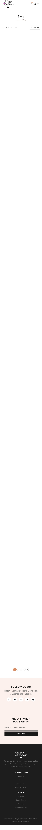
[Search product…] (35, 4)
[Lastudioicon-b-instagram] (21, 699)
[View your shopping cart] (32, 4)
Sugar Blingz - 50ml (21, 553)
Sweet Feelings (21, 236)
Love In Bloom (21, 500)
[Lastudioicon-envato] (33, 699)
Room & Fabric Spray (21, 74)
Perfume (21, 498)
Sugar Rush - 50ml (21, 659)
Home (18, 20)
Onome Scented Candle (21, 447)
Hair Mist (21, 286)
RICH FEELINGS (21, 183)
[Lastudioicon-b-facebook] (9, 699)
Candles (21, 339)
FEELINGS (21, 130)
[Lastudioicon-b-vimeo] (27, 699)
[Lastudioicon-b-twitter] (15, 699)
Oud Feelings (21, 77)
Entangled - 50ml (21, 606)
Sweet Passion (21, 394)
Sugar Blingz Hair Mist (21, 289)
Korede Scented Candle (21, 341)
